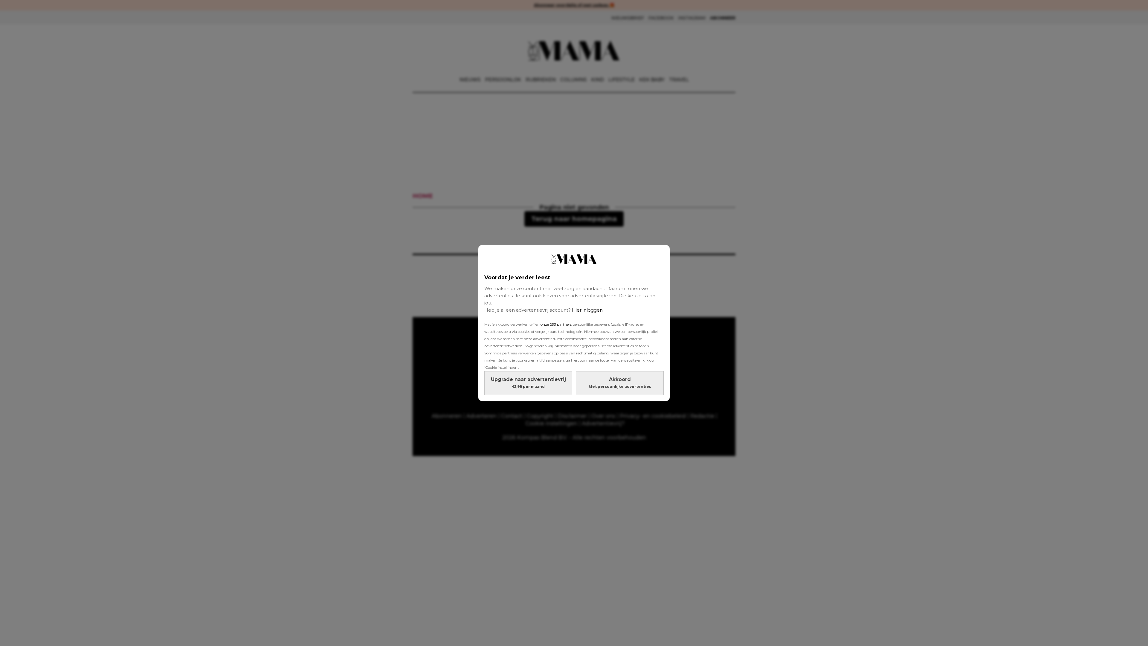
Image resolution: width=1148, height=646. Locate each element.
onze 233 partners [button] (556, 324)
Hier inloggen (587, 310)
